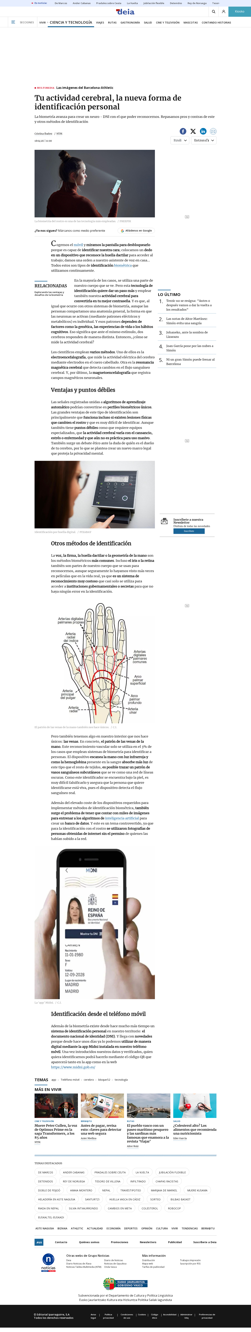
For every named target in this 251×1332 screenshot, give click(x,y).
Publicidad (175, 1242)
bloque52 (104, 1079)
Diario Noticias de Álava (78, 1263)
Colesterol (150, 1208)
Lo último (169, 294)
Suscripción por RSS (190, 1263)
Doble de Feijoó (49, 1190)
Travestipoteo (130, 1190)
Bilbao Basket (181, 1199)
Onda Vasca (110, 1266)
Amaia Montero (81, 1190)
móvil (79, 245)
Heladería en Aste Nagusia (56, 1199)
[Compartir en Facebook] (183, 132)
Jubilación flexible (172, 1172)
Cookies (142, 1314)
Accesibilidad (169, 1314)
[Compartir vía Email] (213, 132)
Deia (68, 1260)
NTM (37, 1142)
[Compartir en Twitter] (193, 132)
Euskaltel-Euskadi (51, 1217)
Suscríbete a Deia (204, 1242)
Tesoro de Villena (107, 1181)
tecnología (121, 1079)
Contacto (61, 1242)
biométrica (123, 265)
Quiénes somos (89, 1242)
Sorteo (155, 1199)
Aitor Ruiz (133, 1146)
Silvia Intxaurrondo (83, 1208)
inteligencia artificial (122, 818)
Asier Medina (88, 1138)
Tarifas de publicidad (153, 1266)
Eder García (180, 1138)
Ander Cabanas (74, 1172)
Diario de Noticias (113, 1260)
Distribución (148, 1260)
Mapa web (147, 1263)
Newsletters (148, 1242)
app (53, 1079)
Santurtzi (92, 1199)
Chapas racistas (167, 1181)
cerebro (89, 1079)
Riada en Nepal (48, 1208)
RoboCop (174, 1208)
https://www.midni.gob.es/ (73, 1067)
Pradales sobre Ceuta (110, 1172)
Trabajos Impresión (190, 1260)
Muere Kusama (197, 1190)
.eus (39, 1242)
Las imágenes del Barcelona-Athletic (84, 88)
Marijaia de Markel (164, 1190)
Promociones (119, 1242)
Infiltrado (138, 1181)
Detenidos (45, 1181)
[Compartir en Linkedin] (203, 132)
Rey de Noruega (74, 1181)
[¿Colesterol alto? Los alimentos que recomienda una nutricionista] (195, 1106)
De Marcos (45, 1172)
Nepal (106, 1190)
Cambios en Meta (120, 1208)
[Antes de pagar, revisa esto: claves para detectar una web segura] (102, 1106)
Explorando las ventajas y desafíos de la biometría (49, 293)
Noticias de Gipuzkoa (115, 1263)
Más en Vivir (48, 1089)
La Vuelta (142, 1172)
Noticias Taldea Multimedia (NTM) (83, 1266)
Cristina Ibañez (43, 133)
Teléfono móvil (70, 1079)
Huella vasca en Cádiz (124, 1199)
